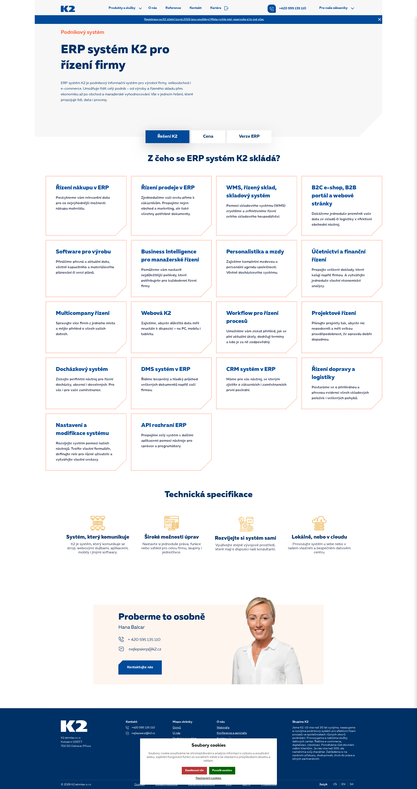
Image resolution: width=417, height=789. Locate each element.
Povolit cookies (222, 770)
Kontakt (196, 8)
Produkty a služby (122, 8)
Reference (173, 8)
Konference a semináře (232, 733)
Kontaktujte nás (140, 667)
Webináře (223, 727)
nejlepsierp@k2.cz (144, 649)
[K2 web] (68, 9)
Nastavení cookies (208, 778)
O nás (152, 8)
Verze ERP (249, 136)
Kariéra (215, 8)
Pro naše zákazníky (333, 8)
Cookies (139, 784)
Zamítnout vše (194, 770)
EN (343, 784)
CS (335, 784)
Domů (177, 727)
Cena (208, 136)
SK (352, 784)
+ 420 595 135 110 (144, 640)
